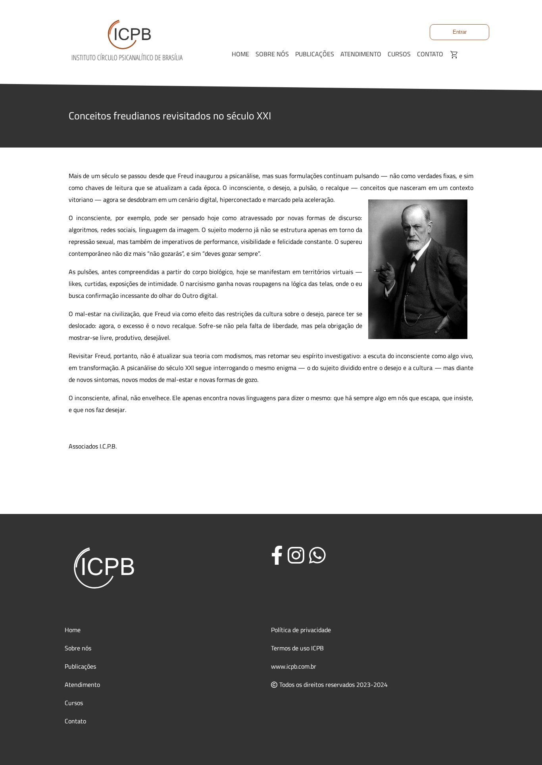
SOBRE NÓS (272, 54)
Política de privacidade (301, 630)
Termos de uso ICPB (297, 648)
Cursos (74, 703)
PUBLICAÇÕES (314, 54)
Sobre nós (78, 648)
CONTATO (430, 54)
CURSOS (399, 54)
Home (73, 630)
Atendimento (82, 684)
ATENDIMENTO (360, 54)
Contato (75, 721)
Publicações (80, 666)
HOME (240, 54)
